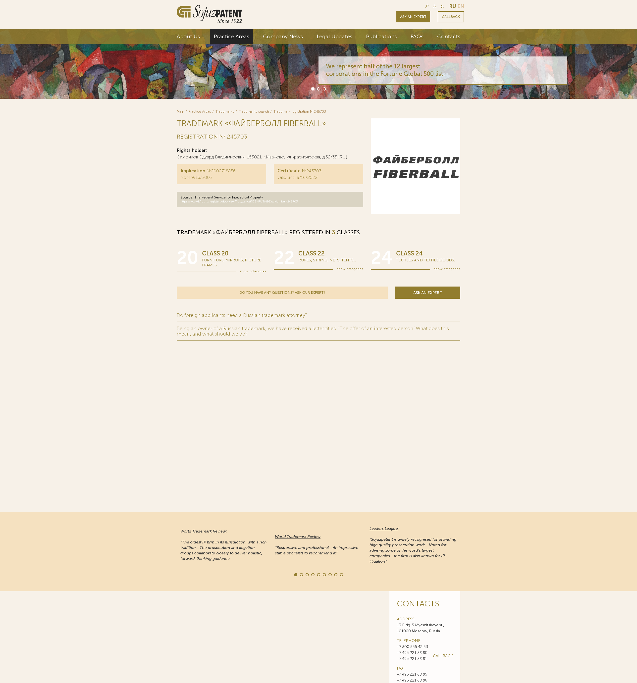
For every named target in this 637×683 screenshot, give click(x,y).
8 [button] (335, 574)
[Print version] (442, 6)
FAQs (417, 36)
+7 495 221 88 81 (412, 658)
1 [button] (312, 88)
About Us (188, 36)
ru (452, 6)
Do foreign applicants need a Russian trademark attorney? (242, 315)
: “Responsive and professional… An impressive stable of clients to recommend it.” (222, 544)
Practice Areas (231, 36)
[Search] (426, 6)
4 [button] (312, 574)
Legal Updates (334, 36)
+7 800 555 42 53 (412, 646)
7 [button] (329, 574)
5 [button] (318, 574)
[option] (318, 64)
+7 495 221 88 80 (412, 652)
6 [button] (324, 574)
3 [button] (324, 88)
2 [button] (318, 88)
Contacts (448, 36)
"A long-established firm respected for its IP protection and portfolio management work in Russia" (412, 545)
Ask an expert (413, 17)
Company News (283, 36)
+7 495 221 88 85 (412, 674)
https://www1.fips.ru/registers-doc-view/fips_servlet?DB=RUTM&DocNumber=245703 (239, 201)
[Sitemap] (434, 6)
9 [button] (341, 574)
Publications (381, 36)
